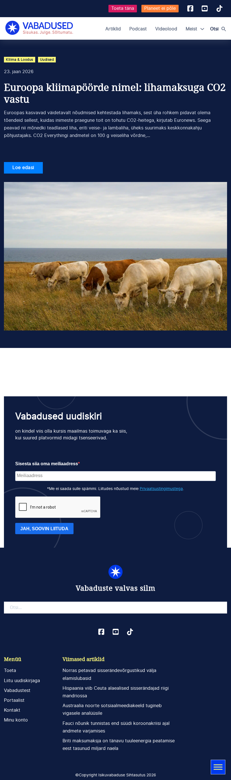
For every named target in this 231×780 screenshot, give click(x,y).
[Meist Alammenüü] (202, 29)
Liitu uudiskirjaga (22, 680)
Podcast (138, 29)
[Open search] (219, 29)
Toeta (10, 670)
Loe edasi (23, 167)
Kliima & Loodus (19, 59)
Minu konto (16, 720)
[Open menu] (218, 767)
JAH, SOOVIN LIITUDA (44, 528)
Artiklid (113, 29)
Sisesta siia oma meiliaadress (46, 463)
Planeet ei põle (160, 8)
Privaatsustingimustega (161, 489)
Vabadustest (17, 690)
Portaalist (14, 700)
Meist (191, 29)
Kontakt (12, 710)
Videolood (166, 29)
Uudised (47, 59)
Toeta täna (122, 8)
